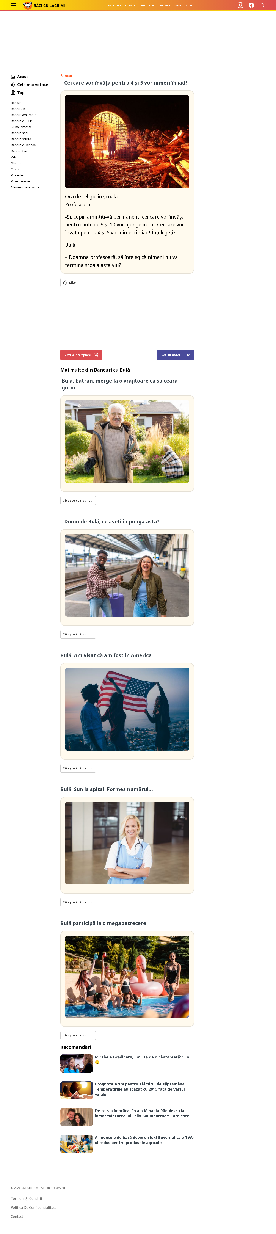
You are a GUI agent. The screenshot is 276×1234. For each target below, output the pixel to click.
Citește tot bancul (78, 500)
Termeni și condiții (26, 1198)
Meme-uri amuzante (25, 187)
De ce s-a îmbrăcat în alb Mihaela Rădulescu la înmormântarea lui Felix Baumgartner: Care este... (144, 1113)
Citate (130, 5)
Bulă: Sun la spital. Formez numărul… (106, 789)
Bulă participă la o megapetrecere (103, 923)
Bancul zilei (18, 109)
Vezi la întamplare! (78, 355)
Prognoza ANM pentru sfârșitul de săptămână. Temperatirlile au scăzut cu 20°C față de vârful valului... (140, 1089)
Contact (17, 1216)
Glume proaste (21, 127)
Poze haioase (170, 5)
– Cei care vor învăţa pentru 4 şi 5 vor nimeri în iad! (123, 82)
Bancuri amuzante (23, 115)
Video (190, 5)
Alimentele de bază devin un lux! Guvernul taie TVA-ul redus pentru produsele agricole (144, 1140)
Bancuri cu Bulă (22, 121)
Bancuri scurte (21, 139)
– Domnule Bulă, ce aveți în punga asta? (110, 521)
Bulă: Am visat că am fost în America (106, 655)
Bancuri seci (19, 133)
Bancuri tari (19, 151)
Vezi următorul (172, 355)
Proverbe (17, 175)
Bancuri (114, 5)
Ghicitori (148, 5)
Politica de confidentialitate (33, 1207)
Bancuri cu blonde (23, 145)
